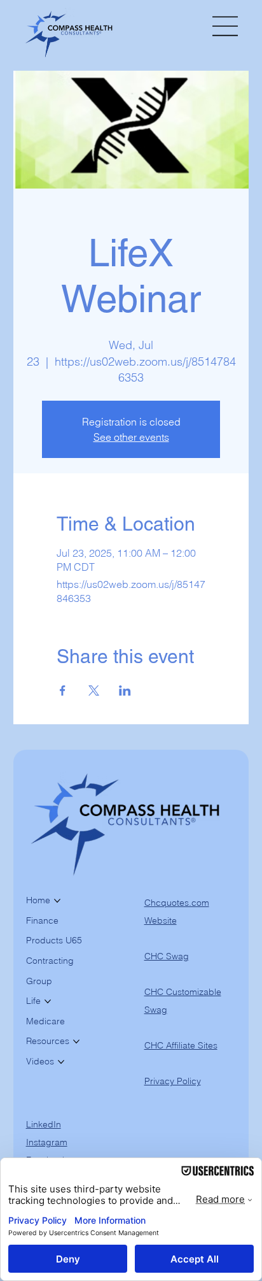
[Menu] (226, 26)
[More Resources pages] (76, 1041)
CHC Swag (166, 956)
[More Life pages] (48, 1001)
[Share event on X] (94, 690)
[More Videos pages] (61, 1062)
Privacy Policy (172, 1081)
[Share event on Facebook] (63, 690)
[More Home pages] (57, 901)
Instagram (46, 1142)
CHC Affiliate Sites (180, 1045)
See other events (131, 437)
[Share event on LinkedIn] (125, 690)
